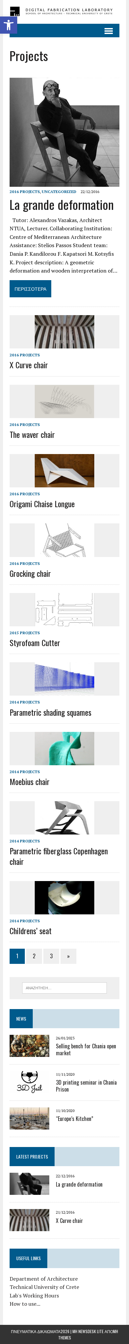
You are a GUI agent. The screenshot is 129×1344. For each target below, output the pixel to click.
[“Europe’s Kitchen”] (29, 1125)
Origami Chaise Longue (42, 503)
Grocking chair (30, 573)
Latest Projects (32, 1156)
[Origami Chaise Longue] (64, 482)
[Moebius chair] (64, 760)
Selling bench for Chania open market (86, 1049)
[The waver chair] (64, 413)
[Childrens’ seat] (64, 909)
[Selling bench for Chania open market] (29, 1052)
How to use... (25, 1303)
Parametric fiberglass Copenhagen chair (59, 856)
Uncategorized (59, 191)
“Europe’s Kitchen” (74, 1119)
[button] (8, 25)
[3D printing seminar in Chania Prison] (29, 1089)
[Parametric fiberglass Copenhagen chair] (64, 830)
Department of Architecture (44, 1278)
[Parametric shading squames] (64, 691)
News (21, 1018)
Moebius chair (30, 781)
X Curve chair (29, 365)
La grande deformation (62, 204)
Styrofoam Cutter (35, 642)
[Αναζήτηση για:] (64, 987)
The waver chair (32, 434)
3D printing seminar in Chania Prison (86, 1085)
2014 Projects (25, 702)
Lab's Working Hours (34, 1295)
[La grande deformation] (64, 182)
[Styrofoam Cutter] (64, 621)
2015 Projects (25, 632)
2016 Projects (25, 191)
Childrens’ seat (31, 930)
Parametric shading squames (50, 712)
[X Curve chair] (64, 344)
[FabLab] (64, 12)
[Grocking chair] (64, 552)
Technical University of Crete (44, 1287)
